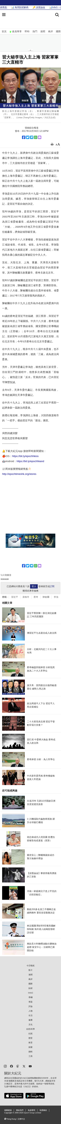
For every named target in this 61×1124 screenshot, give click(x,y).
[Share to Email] (39, 137)
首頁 (4, 31)
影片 (30, 970)
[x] (24, 1066)
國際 (58, 31)
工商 (30, 1056)
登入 (34, 586)
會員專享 (17, 31)
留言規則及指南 (5, 579)
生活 (30, 1015)
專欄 (30, 997)
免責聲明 (31, 1110)
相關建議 (8, 1110)
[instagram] (5, 1066)
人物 (30, 1011)
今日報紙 (30, 965)
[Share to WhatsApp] (35, 137)
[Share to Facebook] (23, 137)
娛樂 (30, 1047)
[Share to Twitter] (27, 137)
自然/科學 (30, 1029)
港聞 (42, 31)
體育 (30, 1038)
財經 (30, 988)
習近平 (14, 597)
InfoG (30, 993)
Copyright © (9, 1113)
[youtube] (30, 1066)
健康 (30, 1020)
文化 (30, 1024)
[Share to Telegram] (31, 137)
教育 (30, 1042)
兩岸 (50, 31)
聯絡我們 (19, 1110)
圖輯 (30, 1052)
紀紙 (30, 1033)
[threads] (18, 1066)
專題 (30, 1002)
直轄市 (25, 597)
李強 (56, 597)
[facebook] (11, 1066)
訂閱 (52, 586)
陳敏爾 (46, 597)
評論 (30, 1006)
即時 (27, 31)
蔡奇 (36, 597)
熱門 (34, 31)
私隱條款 (43, 1110)
